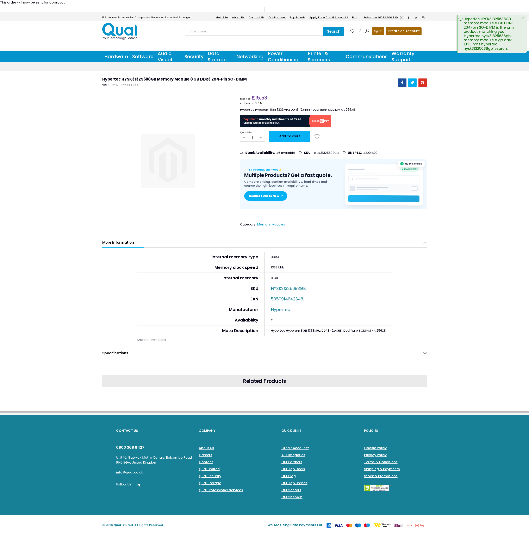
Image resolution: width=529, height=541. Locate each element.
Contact (206, 462)
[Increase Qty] (261, 138)
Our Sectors (291, 490)
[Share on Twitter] (412, 82)
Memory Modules (271, 224)
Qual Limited (209, 469)
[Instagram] (423, 17)
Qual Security (210, 476)
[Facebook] (408, 17)
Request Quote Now (266, 195)
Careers (205, 455)
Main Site (222, 17)
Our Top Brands (294, 483)
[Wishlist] (352, 30)
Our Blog (288, 476)
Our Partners (277, 17)
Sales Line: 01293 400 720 (380, 17)
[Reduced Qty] (244, 138)
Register (404, 31)
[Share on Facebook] (402, 82)
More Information (118, 242)
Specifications (115, 353)
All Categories (293, 455)
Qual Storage (210, 483)
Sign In (378, 31)
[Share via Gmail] (422, 82)
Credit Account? (295, 448)
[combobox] (254, 31)
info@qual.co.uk (129, 472)
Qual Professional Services (221, 490)
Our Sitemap (292, 497)
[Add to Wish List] (317, 136)
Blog (355, 17)
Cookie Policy (375, 448)
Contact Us (256, 17)
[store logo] (119, 31)
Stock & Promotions (381, 476)
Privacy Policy (375, 455)
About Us (238, 17)
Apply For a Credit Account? (328, 17)
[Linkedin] (415, 17)
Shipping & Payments (382, 469)
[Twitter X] (401, 17)
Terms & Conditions (381, 462)
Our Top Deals (293, 469)
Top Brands (297, 17)
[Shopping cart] (360, 30)
